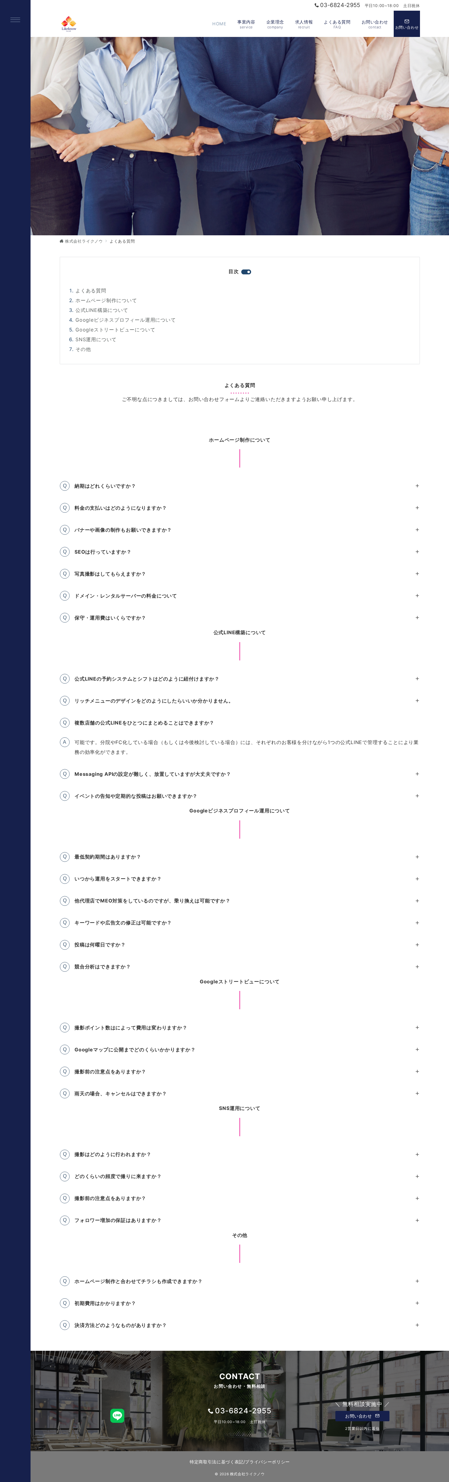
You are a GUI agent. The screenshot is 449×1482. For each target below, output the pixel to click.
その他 (83, 349)
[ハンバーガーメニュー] (15, 20)
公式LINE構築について (101, 310)
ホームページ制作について (106, 300)
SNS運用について (96, 339)
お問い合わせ (359, 1416)
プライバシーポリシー (267, 1461)
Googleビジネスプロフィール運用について (125, 320)
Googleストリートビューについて (115, 330)
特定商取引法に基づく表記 (216, 1461)
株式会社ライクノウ (247, 1474)
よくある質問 (90, 290)
